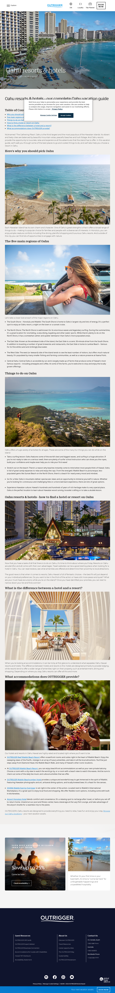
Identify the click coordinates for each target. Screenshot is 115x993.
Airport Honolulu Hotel (16, 799)
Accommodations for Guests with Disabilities (31, 952)
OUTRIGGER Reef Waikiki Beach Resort (23, 757)
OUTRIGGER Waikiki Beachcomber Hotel (24, 779)
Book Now (101, 6)
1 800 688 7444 (93, 943)
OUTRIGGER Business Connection (27, 948)
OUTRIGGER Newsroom (67, 960)
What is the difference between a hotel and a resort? (29, 125)
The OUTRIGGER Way (66, 952)
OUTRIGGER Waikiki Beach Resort (23, 768)
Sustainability (63, 956)
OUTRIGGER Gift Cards (23, 940)
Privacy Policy (37, 983)
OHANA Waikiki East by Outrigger (21, 788)
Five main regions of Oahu (18, 117)
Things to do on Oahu (16, 120)
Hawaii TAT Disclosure (23, 956)
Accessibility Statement (23, 960)
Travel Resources (65, 944)
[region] (58, 110)
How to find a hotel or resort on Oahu (23, 123)
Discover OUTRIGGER (66, 940)
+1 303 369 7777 (93, 958)
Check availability (21, 883)
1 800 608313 (92, 950)
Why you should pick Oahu (18, 114)
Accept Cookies (66, 115)
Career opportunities (66, 948)
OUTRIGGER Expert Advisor (25, 944)
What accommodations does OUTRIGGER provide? (28, 128)
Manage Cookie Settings (48, 115)
